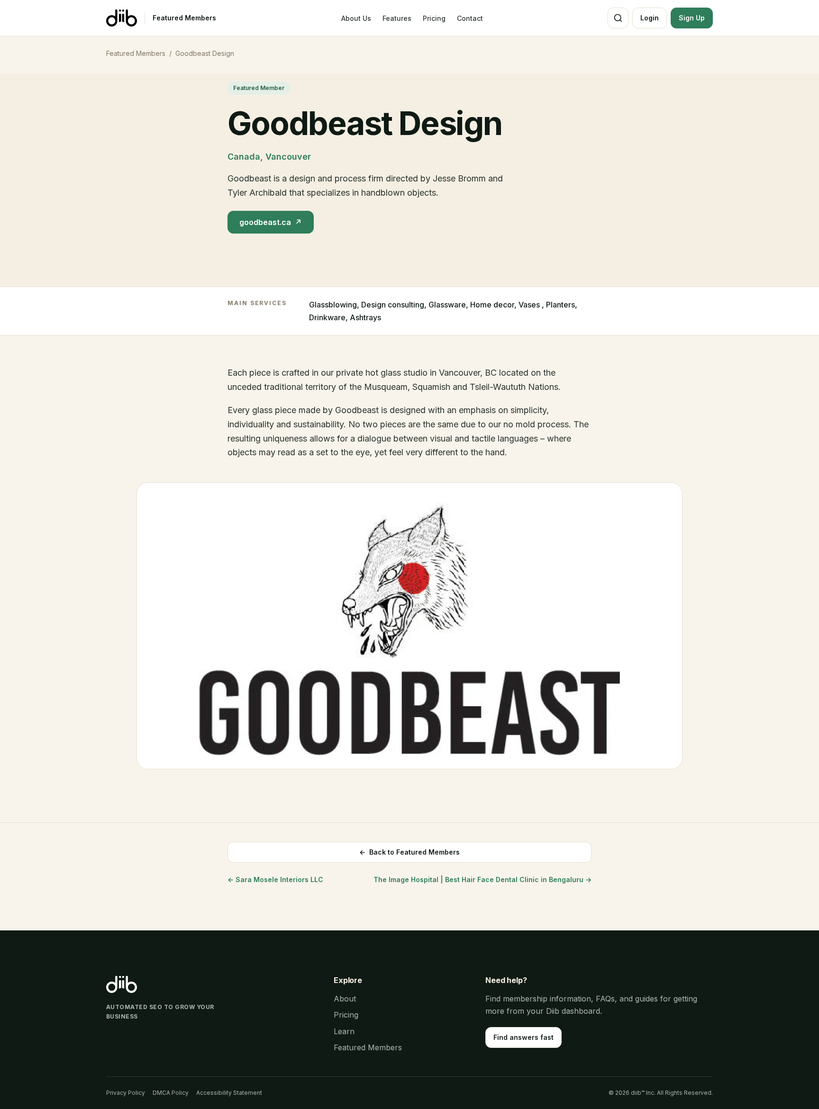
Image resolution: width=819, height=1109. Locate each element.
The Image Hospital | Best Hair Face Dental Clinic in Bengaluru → (482, 879)
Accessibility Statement (229, 1092)
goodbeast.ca (270, 222)
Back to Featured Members (409, 852)
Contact (470, 18)
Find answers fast (523, 1037)
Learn (344, 1031)
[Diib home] (121, 18)
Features (396, 18)
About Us (356, 18)
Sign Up (692, 18)
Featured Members (184, 18)
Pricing (434, 18)
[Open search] (618, 18)
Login (649, 18)
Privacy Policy (125, 1092)
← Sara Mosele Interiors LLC (275, 879)
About (345, 998)
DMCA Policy (171, 1092)
